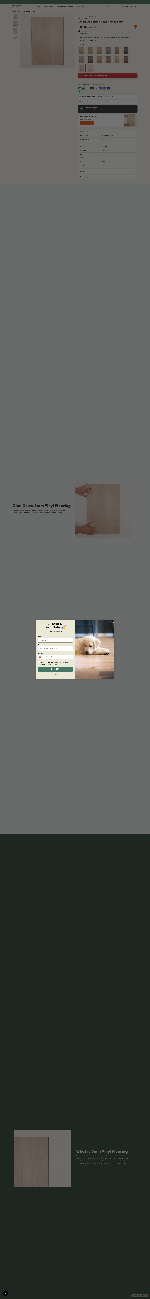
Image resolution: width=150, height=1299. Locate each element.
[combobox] (41, 657)
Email (40, 645)
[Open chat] (5, 1293)
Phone (40, 653)
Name (40, 636)
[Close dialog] (111, 622)
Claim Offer (55, 669)
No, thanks (55, 674)
